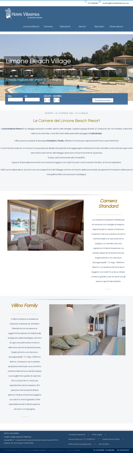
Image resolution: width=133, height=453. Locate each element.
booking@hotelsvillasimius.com (116, 3)
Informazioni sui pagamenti (79, 444)
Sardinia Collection (39, 450)
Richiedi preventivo (103, 100)
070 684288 (93, 3)
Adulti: (47, 96)
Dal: (10, 96)
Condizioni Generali (76, 435)
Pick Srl (77, 450)
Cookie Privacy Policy (111, 439)
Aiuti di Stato (104, 444)
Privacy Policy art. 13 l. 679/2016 (81, 439)
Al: (26, 96)
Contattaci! (124, 450)
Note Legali (97, 435)
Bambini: (57, 96)
